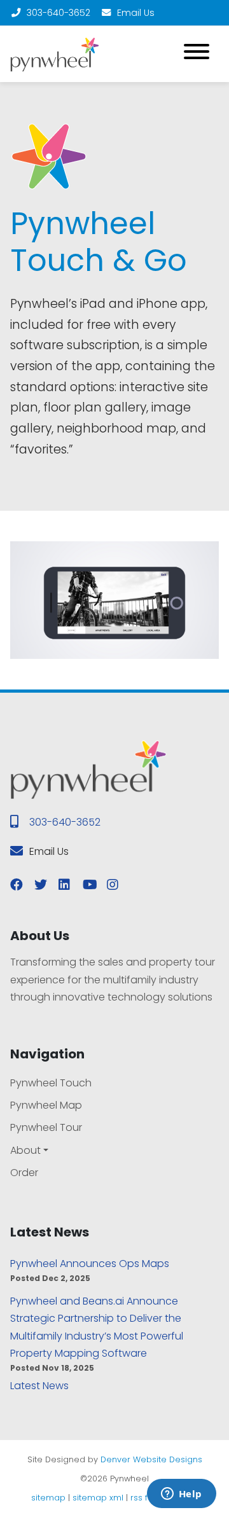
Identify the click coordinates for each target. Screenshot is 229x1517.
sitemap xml (98, 1497)
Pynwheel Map (46, 1105)
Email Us (136, 12)
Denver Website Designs (151, 1459)
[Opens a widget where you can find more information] (181, 1495)
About (25, 1150)
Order (24, 1172)
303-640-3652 (58, 12)
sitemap (48, 1497)
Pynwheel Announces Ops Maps (89, 1263)
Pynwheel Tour (46, 1127)
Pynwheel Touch (51, 1083)
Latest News (39, 1385)
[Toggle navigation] (196, 53)
